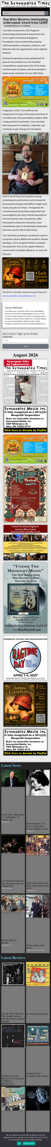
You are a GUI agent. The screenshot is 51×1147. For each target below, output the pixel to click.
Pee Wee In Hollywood (37, 1013)
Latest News (11, 765)
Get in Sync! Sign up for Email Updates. (20, 335)
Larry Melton (13, 307)
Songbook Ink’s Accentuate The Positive (38, 1075)
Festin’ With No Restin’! (9, 941)
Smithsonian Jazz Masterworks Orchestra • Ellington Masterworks (13, 1079)
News (28, 26)
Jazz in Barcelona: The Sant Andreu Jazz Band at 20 (38, 885)
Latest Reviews (13, 957)
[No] (48, 1139)
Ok (19, 1143)
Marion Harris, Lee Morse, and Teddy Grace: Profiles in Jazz (37, 826)
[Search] (46, 13)
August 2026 (25, 354)
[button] (25, 9)
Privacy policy (29, 1143)
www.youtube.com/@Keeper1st (18, 295)
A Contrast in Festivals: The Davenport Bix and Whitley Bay (13, 883)
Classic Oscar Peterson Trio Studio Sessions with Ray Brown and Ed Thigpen (13, 1017)
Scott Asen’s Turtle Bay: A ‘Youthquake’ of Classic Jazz (13, 817)
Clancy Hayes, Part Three (36, 946)
